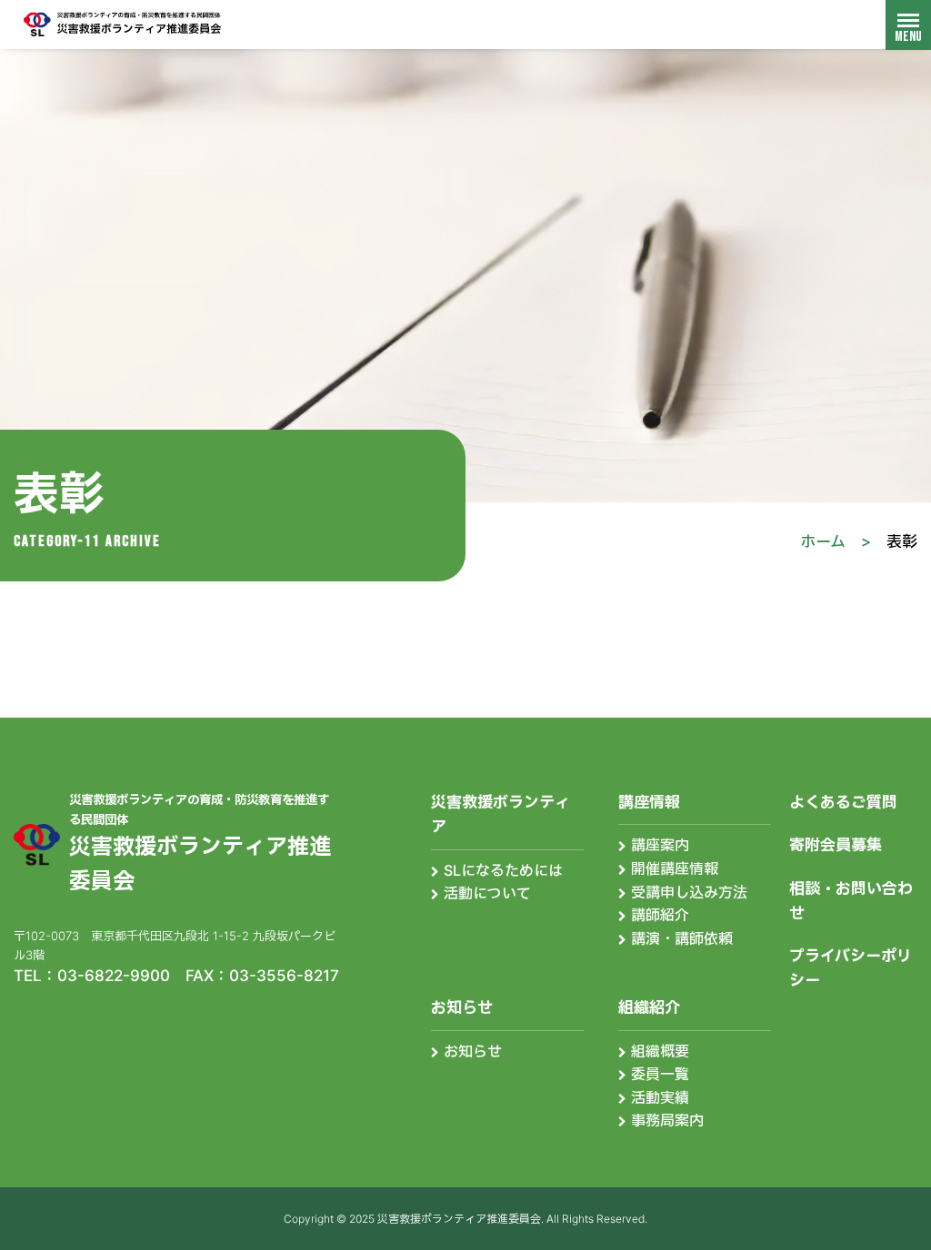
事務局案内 (667, 1120)
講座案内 (660, 845)
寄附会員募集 (835, 845)
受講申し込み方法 (689, 892)
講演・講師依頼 (682, 938)
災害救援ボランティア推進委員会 (123, 24)
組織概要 (660, 1051)
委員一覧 (660, 1074)
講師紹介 (660, 915)
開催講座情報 (674, 868)
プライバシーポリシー (850, 968)
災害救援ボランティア (500, 814)
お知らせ (462, 1007)
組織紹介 (649, 1007)
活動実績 (660, 1097)
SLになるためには (503, 870)
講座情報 (649, 802)
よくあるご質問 (843, 802)
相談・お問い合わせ (851, 900)
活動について (487, 893)
